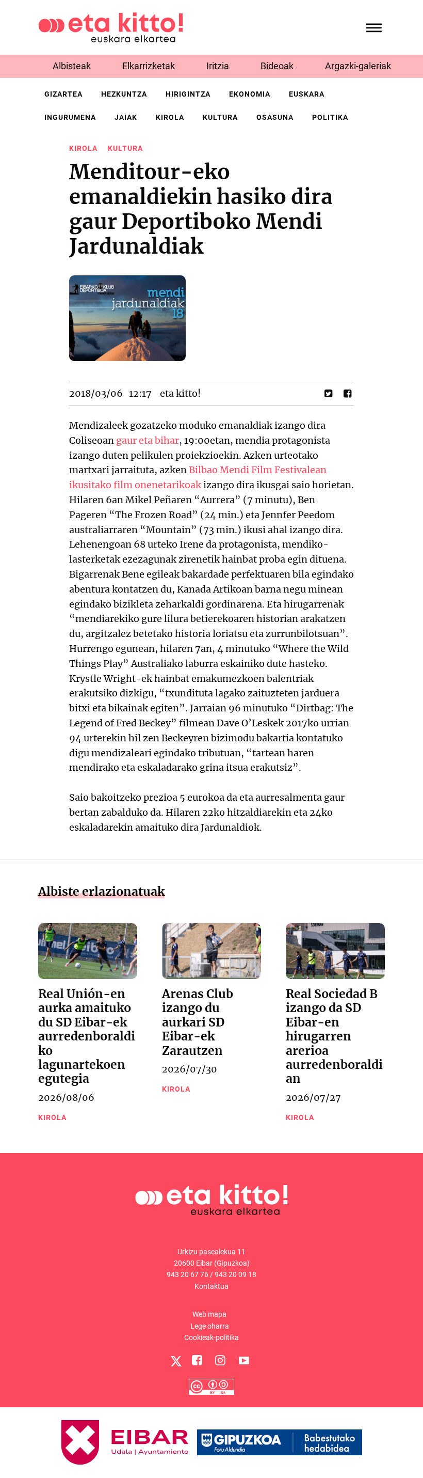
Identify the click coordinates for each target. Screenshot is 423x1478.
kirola (170, 117)
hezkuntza (124, 94)
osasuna (275, 117)
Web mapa (209, 1314)
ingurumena (70, 117)
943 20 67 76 (187, 1274)
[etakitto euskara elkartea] (110, 27)
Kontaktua (211, 1286)
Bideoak (277, 65)
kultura (220, 117)
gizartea (63, 94)
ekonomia (249, 94)
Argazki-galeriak (358, 65)
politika (330, 117)
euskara (306, 94)
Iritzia (217, 65)
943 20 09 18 (235, 1274)
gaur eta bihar (147, 440)
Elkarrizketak (148, 65)
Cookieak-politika (211, 1337)
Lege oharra (209, 1326)
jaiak (126, 117)
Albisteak (72, 65)
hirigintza (188, 94)
